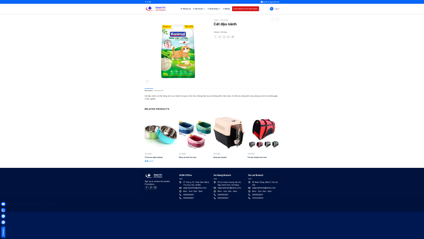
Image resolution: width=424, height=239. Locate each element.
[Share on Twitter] (220, 37)
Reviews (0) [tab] (159, 90)
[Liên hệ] (3, 210)
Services (199, 9)
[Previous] (144, 140)
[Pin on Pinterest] (228, 37)
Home (216, 20)
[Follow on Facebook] (145, 2)
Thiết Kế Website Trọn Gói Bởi (36, 205)
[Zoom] (147, 81)
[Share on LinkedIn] (233, 37)
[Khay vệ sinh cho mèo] (195, 132)
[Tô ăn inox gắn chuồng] (161, 132)
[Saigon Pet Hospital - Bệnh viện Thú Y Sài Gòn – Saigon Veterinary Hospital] (156, 9)
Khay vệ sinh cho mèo (187, 157)
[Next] (279, 140)
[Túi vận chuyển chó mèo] (263, 132)
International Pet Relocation (245, 9)
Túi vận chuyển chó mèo (257, 157)
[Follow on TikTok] (148, 2)
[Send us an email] (150, 2)
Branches (214, 9)
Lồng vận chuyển (220, 157)
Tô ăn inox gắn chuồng (154, 157)
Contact (3, 232)
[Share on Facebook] (216, 37)
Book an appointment (271, 2)
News (227, 9)
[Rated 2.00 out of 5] (149, 161)
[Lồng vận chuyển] (229, 132)
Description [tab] (149, 90)
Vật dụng (224, 20)
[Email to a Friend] (224, 37)
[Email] (3, 204)
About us (187, 9)
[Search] (271, 9)
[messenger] (3, 216)
